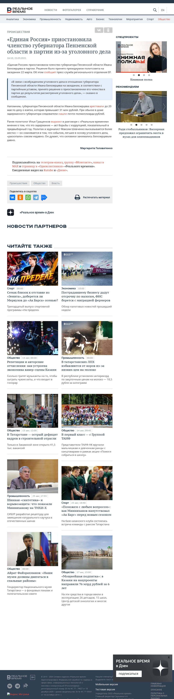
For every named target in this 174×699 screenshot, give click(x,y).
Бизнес (100, 19)
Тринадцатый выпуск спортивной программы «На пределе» (32, 301)
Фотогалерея (72, 10)
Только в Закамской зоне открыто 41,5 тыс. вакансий (32, 441)
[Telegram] (36, 197)
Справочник (95, 10)
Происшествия (18, 32)
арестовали (97, 106)
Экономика (29, 19)
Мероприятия (134, 19)
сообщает (50, 72)
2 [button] (139, 75)
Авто (89, 19)
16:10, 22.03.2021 (16, 58)
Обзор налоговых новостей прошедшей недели (87, 301)
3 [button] (144, 75)
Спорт (150, 19)
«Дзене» (61, 170)
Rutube (48, 170)
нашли (62, 113)
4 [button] (149, 75)
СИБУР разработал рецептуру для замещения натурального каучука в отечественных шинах (29, 510)
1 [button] (133, 75)
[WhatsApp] (28, 197)
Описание (156, 690)
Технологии (115, 19)
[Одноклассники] (108, 30)
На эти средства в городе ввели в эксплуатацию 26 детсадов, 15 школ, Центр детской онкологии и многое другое (85, 590)
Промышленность (50, 19)
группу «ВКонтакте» (78, 162)
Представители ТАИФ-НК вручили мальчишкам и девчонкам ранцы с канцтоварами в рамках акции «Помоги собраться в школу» (86, 445)
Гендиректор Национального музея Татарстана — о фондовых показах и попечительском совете (30, 583)
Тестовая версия (105, 689)
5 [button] (151, 125)
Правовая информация (158, 684)
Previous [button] (118, 57)
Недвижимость (74, 19)
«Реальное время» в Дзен (37, 212)
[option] (146, 57)
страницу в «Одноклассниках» (43, 166)
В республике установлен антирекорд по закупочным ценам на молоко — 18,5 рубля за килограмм (87, 372)
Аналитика (12, 19)
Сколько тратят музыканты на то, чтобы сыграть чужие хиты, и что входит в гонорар (32, 372)
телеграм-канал (52, 162)
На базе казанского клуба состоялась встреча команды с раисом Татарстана (86, 515)
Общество (164, 19)
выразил (56, 121)
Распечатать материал (96, 197)
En (162, 10)
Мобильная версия (106, 684)
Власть (56, 183)
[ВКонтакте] (99, 30)
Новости (51, 10)
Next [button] (164, 57)
